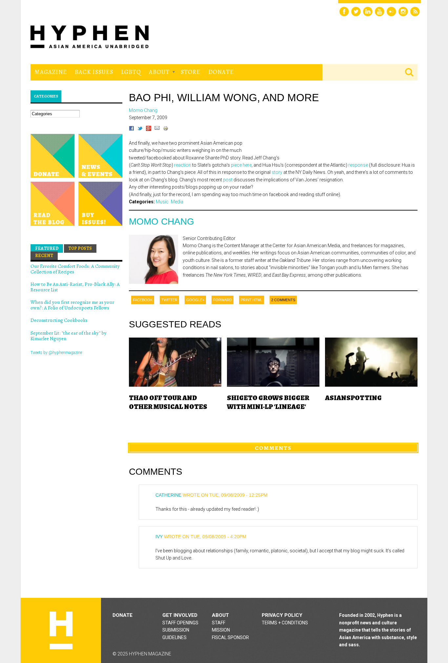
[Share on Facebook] (131, 129)
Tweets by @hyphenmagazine (56, 352)
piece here (241, 165)
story (277, 172)
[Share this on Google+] (148, 129)
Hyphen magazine (61, 630)
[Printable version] (165, 129)
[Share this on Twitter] (140, 129)
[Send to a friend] (157, 129)
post (228, 179)
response (358, 165)
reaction (182, 165)
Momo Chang (161, 221)
